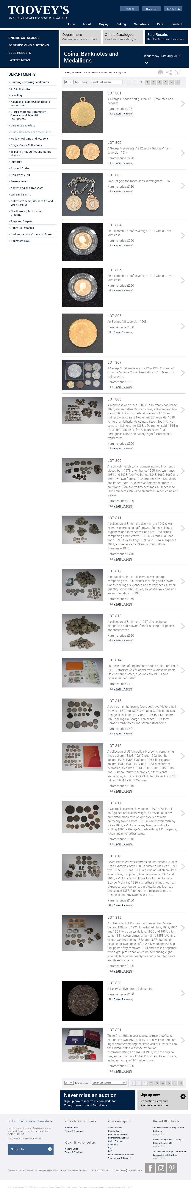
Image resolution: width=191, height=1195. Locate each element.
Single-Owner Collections (26, 145)
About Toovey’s (115, 1127)
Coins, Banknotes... (74, 72)
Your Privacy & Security (119, 1157)
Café (160, 24)
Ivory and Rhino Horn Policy (121, 1154)
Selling (121, 24)
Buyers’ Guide (71, 1127)
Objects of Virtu (20, 175)
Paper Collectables (22, 228)
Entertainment (19, 181)
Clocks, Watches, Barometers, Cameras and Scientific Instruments (29, 115)
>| (177, 82)
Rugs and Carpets (21, 221)
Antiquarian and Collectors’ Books (32, 234)
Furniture (16, 161)
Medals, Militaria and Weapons (30, 138)
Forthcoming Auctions (28, 45)
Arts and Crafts (20, 168)
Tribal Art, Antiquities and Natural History (31, 153)
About (87, 24)
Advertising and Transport (27, 188)
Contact (176, 24)
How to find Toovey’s (117, 1134)
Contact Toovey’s (116, 1131)
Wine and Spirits (21, 194)
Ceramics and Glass (23, 125)
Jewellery (17, 95)
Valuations (141, 24)
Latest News (19, 60)
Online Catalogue (23, 38)
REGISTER (151, 8)
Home (71, 24)
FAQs (110, 1151)
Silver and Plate (20, 88)
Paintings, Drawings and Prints (30, 82)
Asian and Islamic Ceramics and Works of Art (30, 103)
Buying (104, 24)
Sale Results (19, 53)
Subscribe (17, 1149)
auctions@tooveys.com (129, 1170)
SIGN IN (130, 8)
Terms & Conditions (74, 1131)
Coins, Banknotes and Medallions (31, 132)
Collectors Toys (20, 241)
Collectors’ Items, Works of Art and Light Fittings (32, 202)
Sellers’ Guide (71, 1148)
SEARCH (173, 8)
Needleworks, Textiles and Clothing (27, 212)
